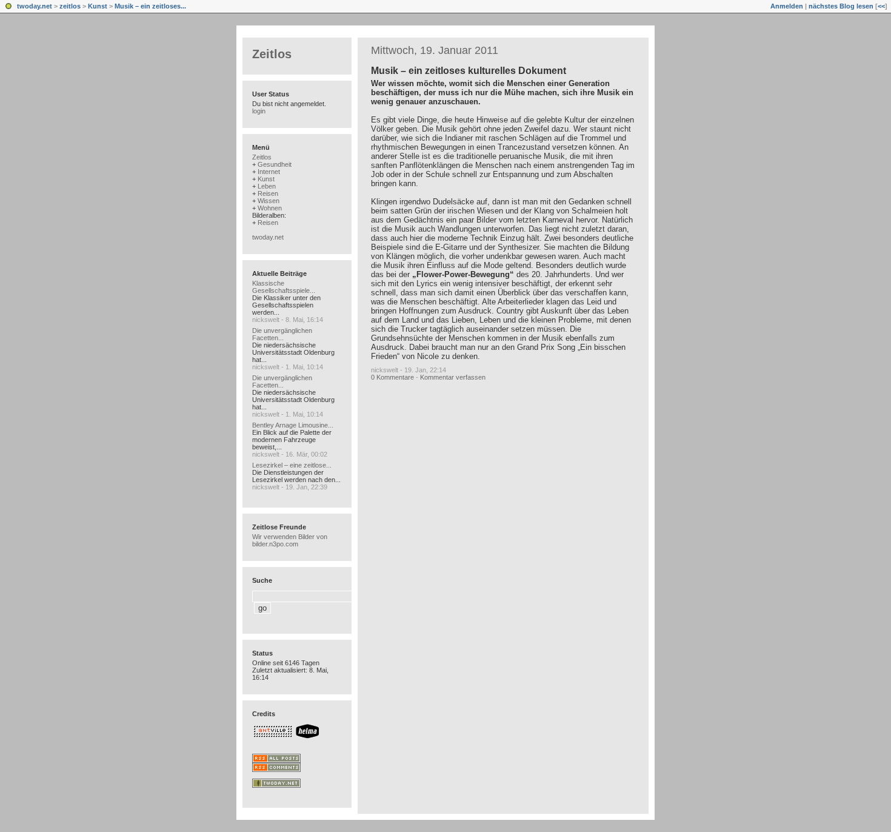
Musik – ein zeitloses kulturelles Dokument (468, 70)
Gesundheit (275, 164)
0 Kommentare (392, 377)
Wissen (268, 200)
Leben (267, 186)
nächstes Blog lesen (841, 6)
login (258, 111)
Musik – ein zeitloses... (150, 6)
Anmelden (786, 6)
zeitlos (70, 6)
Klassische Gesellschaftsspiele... (283, 287)
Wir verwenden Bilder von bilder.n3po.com (289, 540)
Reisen (268, 193)
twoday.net (34, 6)
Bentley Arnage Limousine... (292, 425)
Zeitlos (272, 54)
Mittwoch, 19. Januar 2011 (434, 50)
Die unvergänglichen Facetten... (282, 334)
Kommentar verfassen (453, 377)
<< (881, 6)
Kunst (97, 6)
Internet (269, 171)
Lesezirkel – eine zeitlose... (292, 465)
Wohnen (270, 208)
